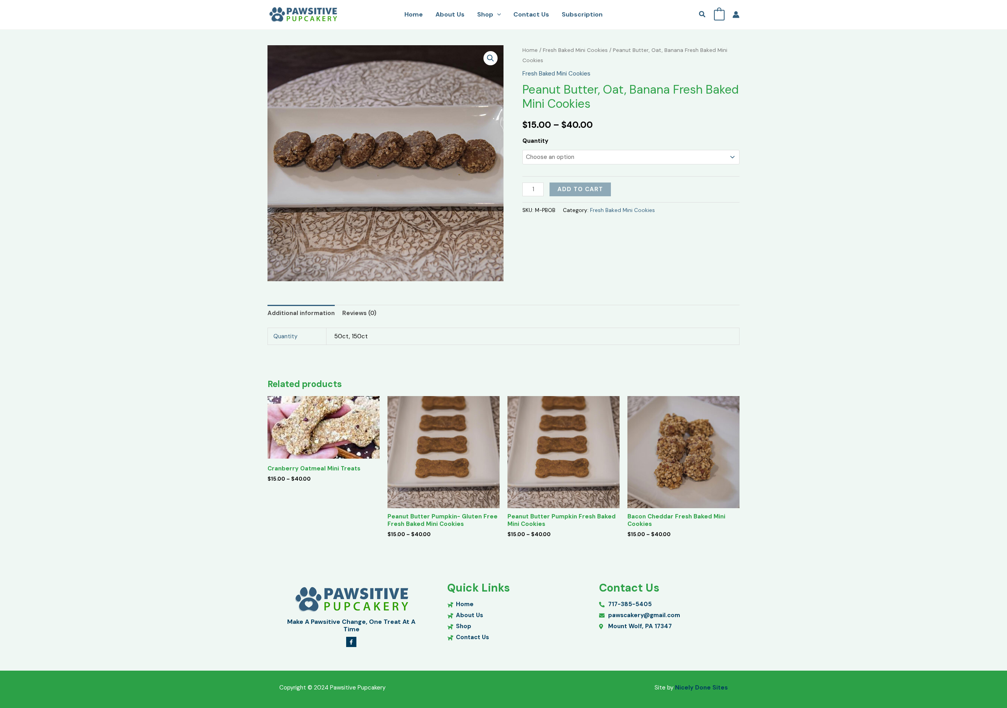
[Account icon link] (736, 14)
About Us (450, 14)
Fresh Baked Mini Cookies (575, 49)
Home (413, 14)
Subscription (582, 14)
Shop (485, 14)
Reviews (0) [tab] (359, 313)
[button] (497, 14)
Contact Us (531, 14)
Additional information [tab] (301, 313)
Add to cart (580, 189)
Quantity (535, 141)
